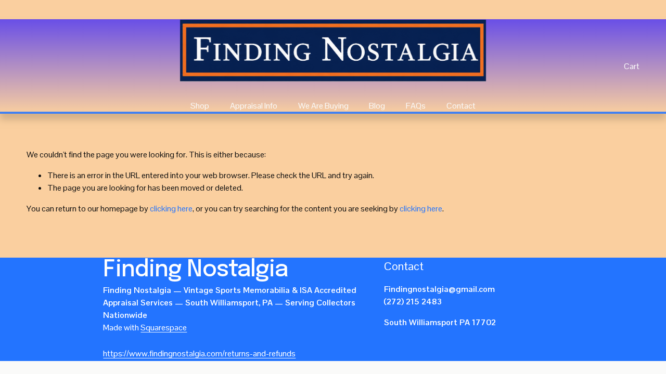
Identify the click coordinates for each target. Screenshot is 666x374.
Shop (199, 105)
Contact (461, 105)
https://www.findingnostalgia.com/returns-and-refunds (199, 353)
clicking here (171, 208)
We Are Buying (323, 105)
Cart (631, 66)
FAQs (416, 105)
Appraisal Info (253, 105)
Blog (377, 105)
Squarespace (163, 327)
